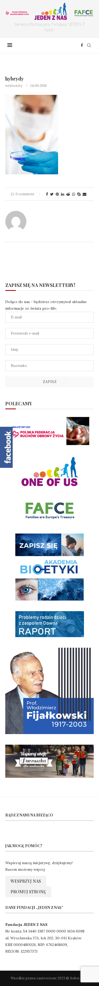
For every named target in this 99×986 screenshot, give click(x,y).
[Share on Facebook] (47, 194)
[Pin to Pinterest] (57, 194)
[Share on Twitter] (52, 194)
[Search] (89, 45)
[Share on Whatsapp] (73, 194)
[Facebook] (82, 45)
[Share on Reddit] (68, 194)
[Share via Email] (84, 194)
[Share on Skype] (79, 194)
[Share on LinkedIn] (62, 194)
